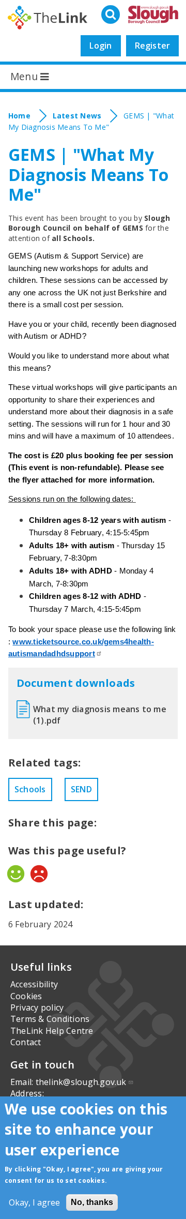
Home (19, 116)
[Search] (111, 15)
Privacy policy (37, 1007)
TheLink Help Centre (52, 1030)
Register (153, 45)
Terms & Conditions (49, 1019)
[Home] (47, 17)
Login (100, 45)
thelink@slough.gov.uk (81, 1082)
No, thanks (92, 1202)
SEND (81, 789)
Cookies (26, 996)
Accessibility (34, 984)
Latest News (77, 116)
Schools (30, 789)
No (39, 874)
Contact (25, 1042)
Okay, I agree (34, 1202)
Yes (16, 874)
